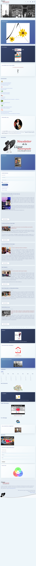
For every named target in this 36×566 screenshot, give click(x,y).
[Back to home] (5, 2)
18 (16, 327)
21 (21, 327)
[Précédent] (7, 327)
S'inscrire (18, 354)
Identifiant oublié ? (4, 188)
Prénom (3, 454)
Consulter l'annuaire (18, 355)
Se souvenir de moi (5, 182)
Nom (3, 457)
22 (23, 327)
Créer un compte (4, 190)
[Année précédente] (1, 371)
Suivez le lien (19, 133)
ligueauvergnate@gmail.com (11, 488)
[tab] (11, 16)
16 (12, 327)
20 (19, 327)
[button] (34, 2)
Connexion (5, 184)
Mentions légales (32, 492)
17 (14, 327)
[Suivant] (28, 327)
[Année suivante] (2, 371)
